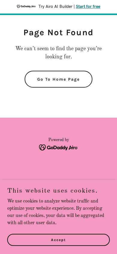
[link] (58, 147)
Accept (58, 239)
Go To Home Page (58, 79)
